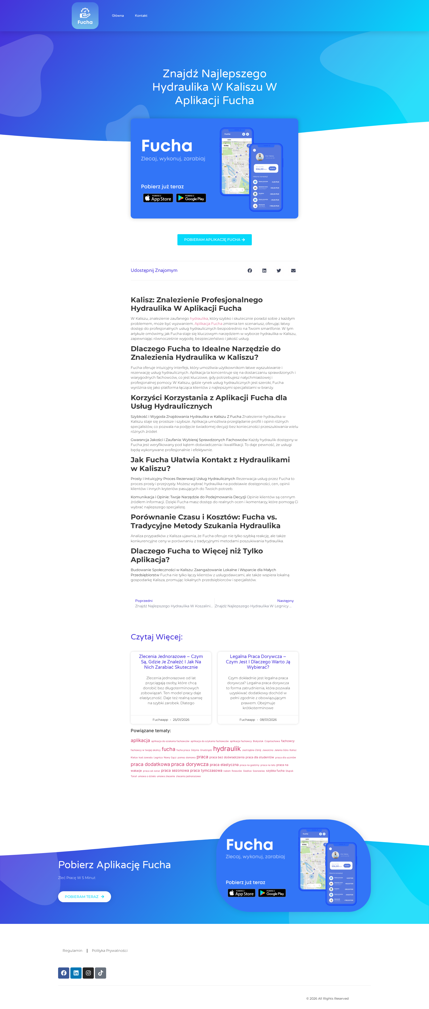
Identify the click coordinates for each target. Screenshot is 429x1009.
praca (202, 756)
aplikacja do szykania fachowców (210, 741)
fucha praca (183, 750)
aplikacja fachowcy (241, 741)
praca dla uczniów (285, 757)
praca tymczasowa (206, 770)
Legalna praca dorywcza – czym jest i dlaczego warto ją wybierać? (258, 662)
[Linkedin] (76, 973)
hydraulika (199, 318)
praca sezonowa (175, 770)
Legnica (158, 757)
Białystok (258, 741)
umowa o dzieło (147, 776)
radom (227, 770)
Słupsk (289, 770)
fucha (168, 749)
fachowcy (287, 741)
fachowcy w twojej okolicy (146, 750)
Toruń (134, 776)
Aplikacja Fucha (208, 324)
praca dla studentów (260, 757)
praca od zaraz (151, 770)
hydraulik (227, 749)
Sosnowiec (259, 770)
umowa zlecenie (166, 776)
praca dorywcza (190, 764)
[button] (250, 271)
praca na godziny (249, 765)
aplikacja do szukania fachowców (170, 741)
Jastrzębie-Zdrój (251, 750)
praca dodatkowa (150, 764)
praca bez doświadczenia (226, 757)
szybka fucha (275, 770)
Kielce (134, 757)
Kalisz (293, 750)
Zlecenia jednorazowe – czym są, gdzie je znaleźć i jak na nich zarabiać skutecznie (171, 662)
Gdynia (195, 750)
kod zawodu (146, 757)
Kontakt (141, 16)
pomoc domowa (187, 757)
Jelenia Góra (281, 750)
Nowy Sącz (170, 757)
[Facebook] (63, 973)
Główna (118, 16)
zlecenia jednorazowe (188, 776)
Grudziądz (206, 750)
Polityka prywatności (110, 950)
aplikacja (140, 740)
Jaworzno (267, 750)
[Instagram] (88, 973)
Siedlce (247, 770)
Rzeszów (237, 770)
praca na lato (268, 765)
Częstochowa (272, 741)
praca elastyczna (224, 764)
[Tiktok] (100, 973)
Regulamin (72, 950)
